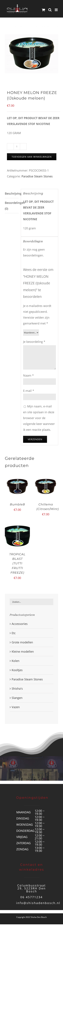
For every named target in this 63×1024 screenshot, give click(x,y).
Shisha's (17, 688)
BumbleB (17, 504)
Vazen (16, 707)
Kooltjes (17, 670)
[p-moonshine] (31, 54)
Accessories (20, 624)
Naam (28, 375)
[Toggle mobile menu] (56, 10)
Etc (14, 633)
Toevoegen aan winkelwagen (32, 156)
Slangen (17, 698)
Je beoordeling (34, 342)
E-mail (28, 391)
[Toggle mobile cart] (43, 10)
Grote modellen (22, 642)
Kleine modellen (23, 651)
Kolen (15, 661)
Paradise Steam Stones (37, 176)
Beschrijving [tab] (12, 193)
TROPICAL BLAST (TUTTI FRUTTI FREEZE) (17, 563)
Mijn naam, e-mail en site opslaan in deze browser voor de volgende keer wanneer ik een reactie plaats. (39, 418)
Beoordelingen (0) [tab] (12, 206)
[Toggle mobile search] (50, 10)
